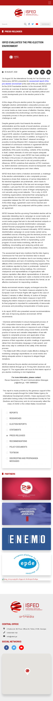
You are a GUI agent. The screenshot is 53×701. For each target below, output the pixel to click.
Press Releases (17, 435)
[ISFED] (27, 606)
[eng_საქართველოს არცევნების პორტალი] (26, 514)
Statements (15, 430)
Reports (14, 412)
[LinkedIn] (42, 72)
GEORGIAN (45, 24)
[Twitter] (33, 24)
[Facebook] (29, 24)
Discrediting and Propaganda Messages (24, 459)
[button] (27, 671)
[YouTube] (37, 24)
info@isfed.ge (12, 637)
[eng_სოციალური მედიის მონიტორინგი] (26, 579)
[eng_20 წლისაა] (26, 489)
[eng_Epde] (26, 564)
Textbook (14, 452)
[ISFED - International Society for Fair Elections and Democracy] (26, 10)
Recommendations (18, 441)
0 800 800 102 (12, 633)
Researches (15, 418)
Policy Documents (18, 447)
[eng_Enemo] (26, 539)
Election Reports (18, 424)
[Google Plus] (48, 72)
